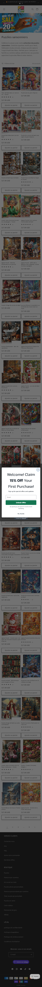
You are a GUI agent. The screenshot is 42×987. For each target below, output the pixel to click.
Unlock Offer (21, 502)
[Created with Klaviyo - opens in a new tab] (21, 518)
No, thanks (21, 514)
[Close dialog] (38, 469)
